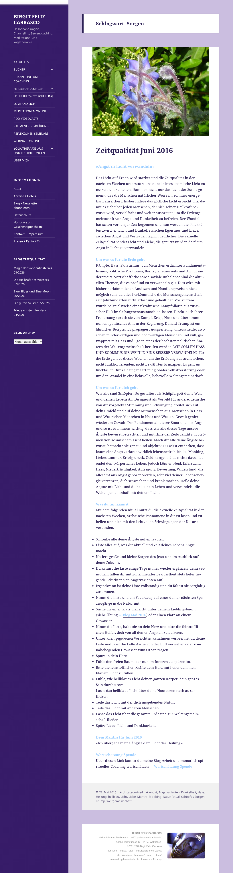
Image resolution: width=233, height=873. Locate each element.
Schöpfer (187, 797)
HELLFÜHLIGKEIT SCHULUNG (33, 96)
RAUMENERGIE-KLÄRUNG (31, 126)
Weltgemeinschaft (119, 801)
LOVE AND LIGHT (25, 104)
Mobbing (155, 797)
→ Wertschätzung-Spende (171, 766)
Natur (166, 797)
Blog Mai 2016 (134, 615)
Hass (201, 792)
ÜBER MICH (21, 160)
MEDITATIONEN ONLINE (30, 111)
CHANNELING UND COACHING (27, 79)
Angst (153, 792)
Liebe (132, 797)
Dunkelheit (188, 792)
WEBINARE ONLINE (27, 141)
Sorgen (200, 797)
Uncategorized (133, 792)
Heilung (101, 797)
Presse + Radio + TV (27, 241)
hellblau (113, 797)
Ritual (176, 797)
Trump (100, 801)
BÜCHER (19, 69)
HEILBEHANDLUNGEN (29, 89)
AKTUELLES (21, 62)
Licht (124, 797)
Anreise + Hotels (25, 196)
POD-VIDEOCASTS (26, 119)
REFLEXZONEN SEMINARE (31, 134)
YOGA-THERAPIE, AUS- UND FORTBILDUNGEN (29, 151)
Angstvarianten (169, 792)
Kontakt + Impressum (29, 234)
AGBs (17, 189)
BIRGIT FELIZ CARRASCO (29, 19)
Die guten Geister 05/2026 (32, 303)
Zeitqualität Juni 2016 (134, 150)
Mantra (142, 797)
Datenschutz (22, 215)
